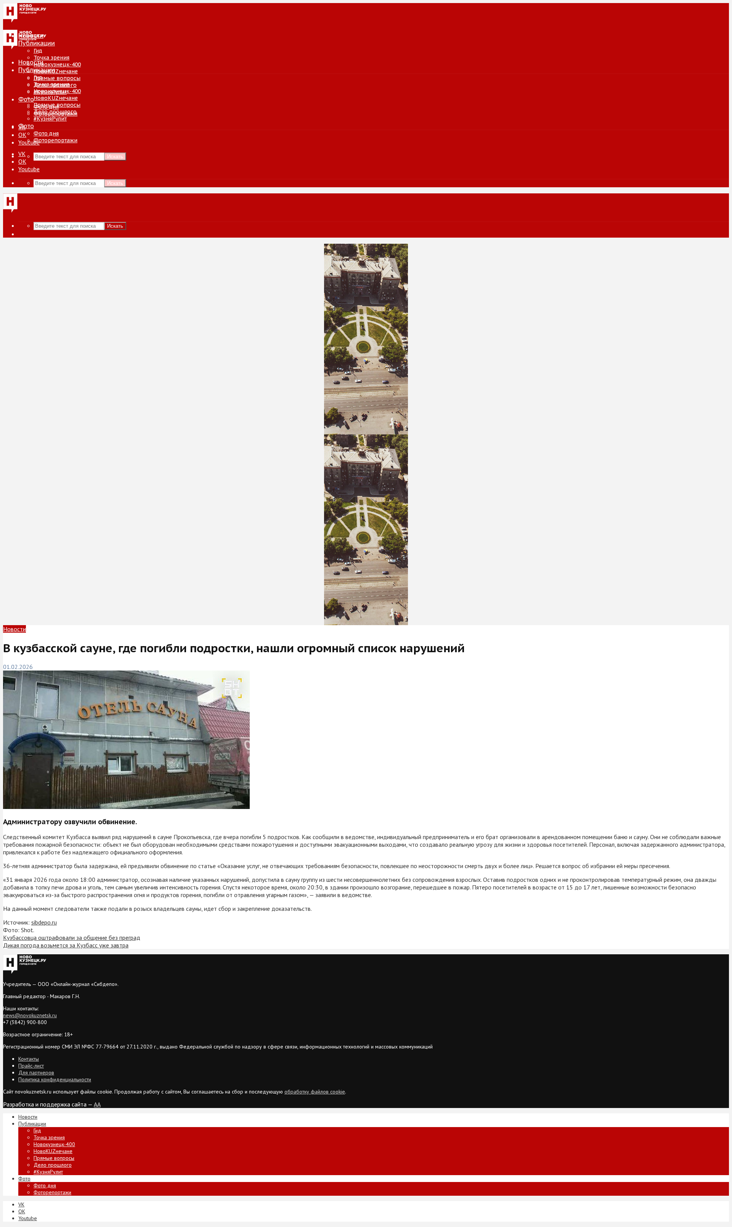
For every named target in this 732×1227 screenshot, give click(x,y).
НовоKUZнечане (56, 71)
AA (97, 1104)
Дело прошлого (55, 111)
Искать (115, 156)
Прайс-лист (31, 1065)
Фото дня (46, 133)
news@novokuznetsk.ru (30, 1015)
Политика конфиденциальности (54, 1079)
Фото (26, 99)
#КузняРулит (50, 118)
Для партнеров (36, 1072)
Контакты (28, 1058)
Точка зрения (51, 57)
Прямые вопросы (57, 78)
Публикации (36, 70)
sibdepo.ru (44, 922)
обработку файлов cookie (314, 1091)
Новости (30, 62)
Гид (38, 77)
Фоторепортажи (55, 140)
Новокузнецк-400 (57, 64)
